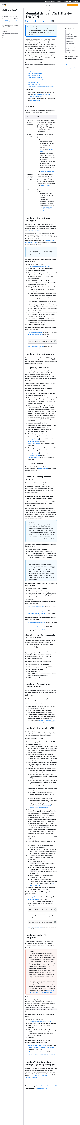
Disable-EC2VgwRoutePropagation (38, 629)
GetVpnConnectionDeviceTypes (37, 1045)
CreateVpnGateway (33, 439)
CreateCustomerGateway (35, 332)
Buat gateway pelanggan (35, 73)
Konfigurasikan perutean (35, 77)
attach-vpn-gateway (34, 455)
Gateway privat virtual (46, 185)
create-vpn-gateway (34, 441)
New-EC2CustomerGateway (36, 346)
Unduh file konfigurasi (34, 84)
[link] (47, 10)
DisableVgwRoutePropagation (36, 622)
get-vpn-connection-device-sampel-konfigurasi (41, 1054)
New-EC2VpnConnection (35, 927)
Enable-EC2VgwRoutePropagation (37, 613)
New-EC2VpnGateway (34, 443)
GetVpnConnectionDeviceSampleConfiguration (41, 1047)
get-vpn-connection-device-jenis (37, 1052)
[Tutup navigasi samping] (21, 10)
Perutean (45, 646)
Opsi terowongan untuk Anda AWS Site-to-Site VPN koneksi (47, 209)
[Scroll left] (9, 5)
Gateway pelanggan (34, 230)
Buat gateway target (34, 75)
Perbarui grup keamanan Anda (36, 80)
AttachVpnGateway (33, 453)
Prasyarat (30, 71)
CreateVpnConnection (34, 897)
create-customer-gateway (35, 334)
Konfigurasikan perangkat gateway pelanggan (41, 86)
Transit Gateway (43, 468)
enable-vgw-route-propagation (37, 611)
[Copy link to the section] (24, 106)
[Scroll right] (46, 5)
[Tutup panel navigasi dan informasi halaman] (77, 26)
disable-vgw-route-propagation (37, 626)
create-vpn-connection (34, 899)
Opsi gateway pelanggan (47, 171)
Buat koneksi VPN (33, 82)
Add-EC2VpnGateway (34, 457)
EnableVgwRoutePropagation (36, 606)
